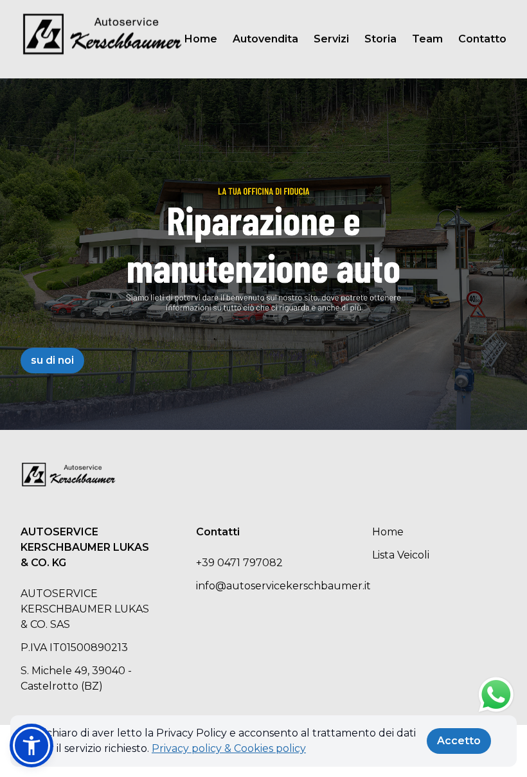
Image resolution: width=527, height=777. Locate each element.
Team (427, 39)
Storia (380, 39)
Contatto (482, 39)
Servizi (331, 39)
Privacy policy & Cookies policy (229, 748)
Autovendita (265, 39)
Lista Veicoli (400, 555)
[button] (31, 745)
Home (200, 39)
